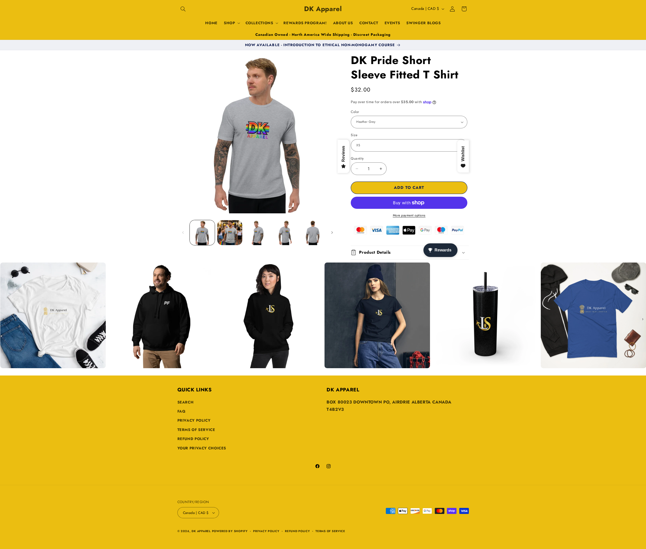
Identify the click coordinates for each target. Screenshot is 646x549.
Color (355, 111)
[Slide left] (183, 232)
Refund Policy (193, 439)
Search (185, 402)
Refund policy (297, 531)
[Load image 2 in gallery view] (229, 232)
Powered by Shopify (230, 531)
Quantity (357, 158)
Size (354, 135)
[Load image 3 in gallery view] (257, 232)
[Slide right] (332, 232)
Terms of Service (196, 429)
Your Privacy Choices (201, 448)
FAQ (181, 411)
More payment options (409, 215)
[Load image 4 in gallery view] (285, 232)
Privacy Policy (194, 420)
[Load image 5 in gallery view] (312, 232)
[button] (183, 9)
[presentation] (3, 319)
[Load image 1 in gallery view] (202, 232)
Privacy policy (266, 531)
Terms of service (330, 531)
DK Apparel (201, 531)
